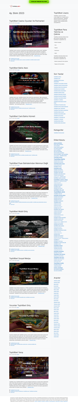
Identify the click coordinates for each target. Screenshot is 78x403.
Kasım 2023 (56, 318)
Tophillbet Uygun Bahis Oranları (60, 83)
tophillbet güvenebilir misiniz (26, 155)
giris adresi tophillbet (14, 202)
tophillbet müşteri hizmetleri (60, 217)
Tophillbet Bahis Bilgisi (58, 121)
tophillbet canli (13, 297)
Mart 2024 (56, 311)
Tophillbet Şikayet (58, 264)
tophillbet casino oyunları (59, 178)
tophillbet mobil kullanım (57, 216)
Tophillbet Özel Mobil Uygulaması (61, 110)
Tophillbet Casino (63, 176)
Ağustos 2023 (57, 324)
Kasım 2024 (56, 296)
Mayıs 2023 (56, 329)
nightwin (47, 401)
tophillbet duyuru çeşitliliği (63, 181)
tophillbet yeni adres (58, 252)
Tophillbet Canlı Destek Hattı (59, 175)
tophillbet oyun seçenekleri (58, 223)
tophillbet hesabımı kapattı (35, 59)
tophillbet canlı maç (56, 176)
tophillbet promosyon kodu (60, 230)
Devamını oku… (37, 55)
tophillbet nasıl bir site (58, 219)
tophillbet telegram (65, 238)
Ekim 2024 (56, 298)
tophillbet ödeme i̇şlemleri (57, 261)
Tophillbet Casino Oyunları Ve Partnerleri (26, 21)
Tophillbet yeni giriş (31, 108)
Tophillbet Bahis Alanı (18, 68)
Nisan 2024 (56, 309)
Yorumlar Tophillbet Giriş (20, 305)
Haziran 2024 (57, 305)
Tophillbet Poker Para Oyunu (57, 227)
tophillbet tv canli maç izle (60, 242)
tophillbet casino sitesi (61, 179)
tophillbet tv (56, 239)
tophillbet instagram (58, 201)
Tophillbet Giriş (57, 78)
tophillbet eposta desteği (57, 182)
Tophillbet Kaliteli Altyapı (59, 92)
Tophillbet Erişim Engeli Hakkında (61, 106)
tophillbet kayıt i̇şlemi (57, 205)
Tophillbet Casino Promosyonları (61, 85)
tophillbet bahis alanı (14, 108)
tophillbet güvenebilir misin (21, 297)
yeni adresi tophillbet (59, 269)
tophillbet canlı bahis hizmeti (16, 155)
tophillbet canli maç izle (58, 171)
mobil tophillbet (56, 155)
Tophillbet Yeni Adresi (33, 391)
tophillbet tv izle (57, 244)
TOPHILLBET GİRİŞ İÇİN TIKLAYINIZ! (39, 1)
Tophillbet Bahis (59, 159)
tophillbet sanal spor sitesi (57, 231)
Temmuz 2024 (57, 304)
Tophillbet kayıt (13, 250)
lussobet (43, 401)
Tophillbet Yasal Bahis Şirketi (60, 97)
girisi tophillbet (57, 150)
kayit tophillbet (65, 154)
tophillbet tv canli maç (58, 241)
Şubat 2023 (56, 334)
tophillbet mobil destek (58, 212)
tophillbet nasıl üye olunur (58, 220)
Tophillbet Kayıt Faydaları (59, 88)
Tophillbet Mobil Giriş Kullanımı (60, 87)
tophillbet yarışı (26, 391)
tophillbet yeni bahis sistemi (58, 255)
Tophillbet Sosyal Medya (19, 258)
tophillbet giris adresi (58, 185)
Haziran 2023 (57, 327)
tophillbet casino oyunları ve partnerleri (23, 59)
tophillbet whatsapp (59, 251)
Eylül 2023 (56, 322)
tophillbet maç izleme (59, 209)
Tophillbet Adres (63, 155)
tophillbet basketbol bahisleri (58, 165)
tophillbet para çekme (59, 225)
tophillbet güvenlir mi (58, 198)
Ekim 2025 (56, 284)
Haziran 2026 (57, 282)
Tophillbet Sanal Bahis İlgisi (59, 113)
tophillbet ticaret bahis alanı (23, 108)
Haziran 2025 (57, 287)
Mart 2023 (56, 333)
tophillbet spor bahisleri (58, 236)
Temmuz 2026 (57, 280)
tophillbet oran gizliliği (57, 221)
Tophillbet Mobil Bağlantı (58, 210)
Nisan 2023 (56, 331)
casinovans (58, 401)
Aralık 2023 (56, 316)
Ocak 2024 (56, 315)
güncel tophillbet (13, 344)
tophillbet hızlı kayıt (58, 199)
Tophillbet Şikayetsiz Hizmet (60, 94)
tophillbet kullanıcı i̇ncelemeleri (58, 206)
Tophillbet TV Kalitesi (58, 99)
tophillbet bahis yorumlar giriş (22, 344)
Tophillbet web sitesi (58, 248)
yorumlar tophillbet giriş (32, 344)
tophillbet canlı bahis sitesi (59, 173)
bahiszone (66, 401)
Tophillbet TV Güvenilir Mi (59, 117)
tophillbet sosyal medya (30, 297)
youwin (36, 401)
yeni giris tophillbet (58, 270)
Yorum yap (12, 60)
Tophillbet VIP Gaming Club (60, 104)
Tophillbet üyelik (34, 155)
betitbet (39, 401)
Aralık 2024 (56, 295)
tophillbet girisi (57, 186)
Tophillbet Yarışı (16, 352)
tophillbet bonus (57, 166)
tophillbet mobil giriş (20, 250)
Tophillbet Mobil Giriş (18, 211)
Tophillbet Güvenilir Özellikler (60, 96)
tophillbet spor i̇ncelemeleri (57, 238)
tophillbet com (56, 181)
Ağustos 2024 (57, 302)
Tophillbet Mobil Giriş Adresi (58, 214)
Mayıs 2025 (56, 289)
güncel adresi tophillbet (59, 152)
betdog (61, 401)
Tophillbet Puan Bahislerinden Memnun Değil (28, 163)
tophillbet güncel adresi (58, 196)
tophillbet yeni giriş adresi (59, 258)
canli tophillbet (13, 59)
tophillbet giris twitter (58, 188)
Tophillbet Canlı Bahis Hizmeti (22, 116)
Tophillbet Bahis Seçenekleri (60, 90)
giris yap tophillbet (58, 151)
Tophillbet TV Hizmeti (58, 119)
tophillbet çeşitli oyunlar (58, 260)
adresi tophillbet (58, 143)
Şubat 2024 (56, 313)
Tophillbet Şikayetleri (57, 266)
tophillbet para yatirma (58, 224)
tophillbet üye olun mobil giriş (29, 250)
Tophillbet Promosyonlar (15, 58)
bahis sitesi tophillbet (58, 144)
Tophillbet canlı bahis (58, 172)
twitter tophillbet (58, 267)
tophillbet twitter (58, 245)
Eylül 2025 (56, 286)
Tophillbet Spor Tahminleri (59, 108)
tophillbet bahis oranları (58, 160)
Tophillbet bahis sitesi (59, 163)
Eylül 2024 (56, 300)
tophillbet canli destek (58, 169)
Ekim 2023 (56, 320)
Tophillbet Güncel (58, 193)
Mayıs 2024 (56, 307)
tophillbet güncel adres (59, 195)
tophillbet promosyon (58, 228)
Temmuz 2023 (57, 325)
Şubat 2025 (56, 291)
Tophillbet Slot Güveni (58, 115)
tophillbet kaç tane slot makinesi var (17, 391)
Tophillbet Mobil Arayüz (59, 112)
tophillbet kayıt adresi (57, 203)
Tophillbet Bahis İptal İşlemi (59, 122)
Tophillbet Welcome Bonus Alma (58, 249)
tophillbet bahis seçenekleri (58, 162)
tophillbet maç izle (57, 207)
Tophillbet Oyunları (63, 221)
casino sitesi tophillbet (58, 147)
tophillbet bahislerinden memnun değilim (25, 202)
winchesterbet (52, 401)
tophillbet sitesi (57, 234)
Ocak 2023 (56, 336)
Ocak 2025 (56, 293)
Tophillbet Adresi (57, 76)
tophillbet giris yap (59, 189)
